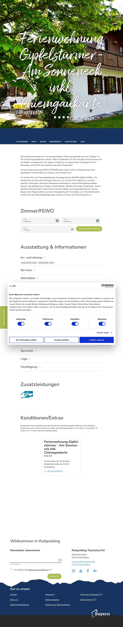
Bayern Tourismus (101, 616)
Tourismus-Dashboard (90, 594)
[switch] (48, 324)
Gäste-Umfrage (87, 600)
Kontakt (13, 594)
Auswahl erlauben (61, 340)
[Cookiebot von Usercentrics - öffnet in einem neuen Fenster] (103, 286)
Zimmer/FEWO (55, 142)
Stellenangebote (52, 600)
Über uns (14, 600)
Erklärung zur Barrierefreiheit (57, 605)
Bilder (43, 142)
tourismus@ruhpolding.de (83, 561)
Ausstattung (71, 142)
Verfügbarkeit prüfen (89, 229)
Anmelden (54, 576)
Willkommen (22, 142)
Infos (33, 142)
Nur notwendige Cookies (26, 340)
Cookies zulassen (96, 340)
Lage (82, 142)
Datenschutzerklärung (38, 570)
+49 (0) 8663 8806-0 (81, 564)
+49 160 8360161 (54, 471)
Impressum (50, 594)
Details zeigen (103, 333)
